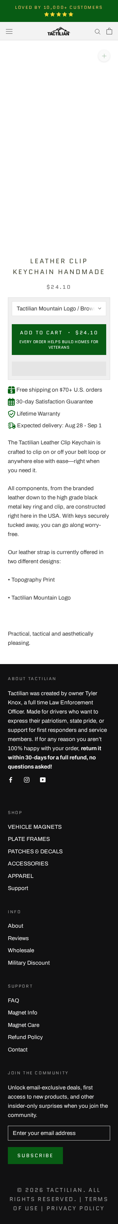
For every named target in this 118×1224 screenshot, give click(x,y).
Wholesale (21, 950)
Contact (18, 1050)
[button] (59, 369)
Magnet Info (22, 1013)
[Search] (98, 31)
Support (18, 888)
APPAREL (20, 876)
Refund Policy (25, 1037)
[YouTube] (43, 779)
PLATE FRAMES (29, 839)
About (15, 926)
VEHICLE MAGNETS (35, 827)
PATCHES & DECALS (35, 851)
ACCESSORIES (28, 864)
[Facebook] (10, 779)
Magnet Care (23, 1025)
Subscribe (35, 1155)
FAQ (13, 1000)
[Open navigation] (9, 31)
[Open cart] (109, 31)
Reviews (18, 938)
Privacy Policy (76, 1208)
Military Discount (29, 963)
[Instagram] (27, 779)
